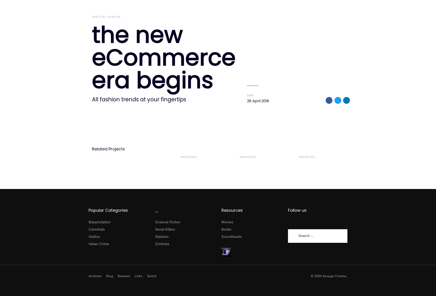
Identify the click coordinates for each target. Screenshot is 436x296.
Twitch (151, 276)
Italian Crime (99, 244)
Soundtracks (231, 237)
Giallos (94, 237)
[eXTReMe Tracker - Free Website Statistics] (226, 252)
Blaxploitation (100, 222)
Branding (189, 157)
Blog (109, 276)
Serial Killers (165, 229)
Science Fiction (167, 222)
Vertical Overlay (106, 17)
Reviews (124, 276)
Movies (227, 222)
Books (226, 229)
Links (138, 276)
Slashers (161, 237)
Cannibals (97, 229)
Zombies (162, 244)
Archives (95, 276)
